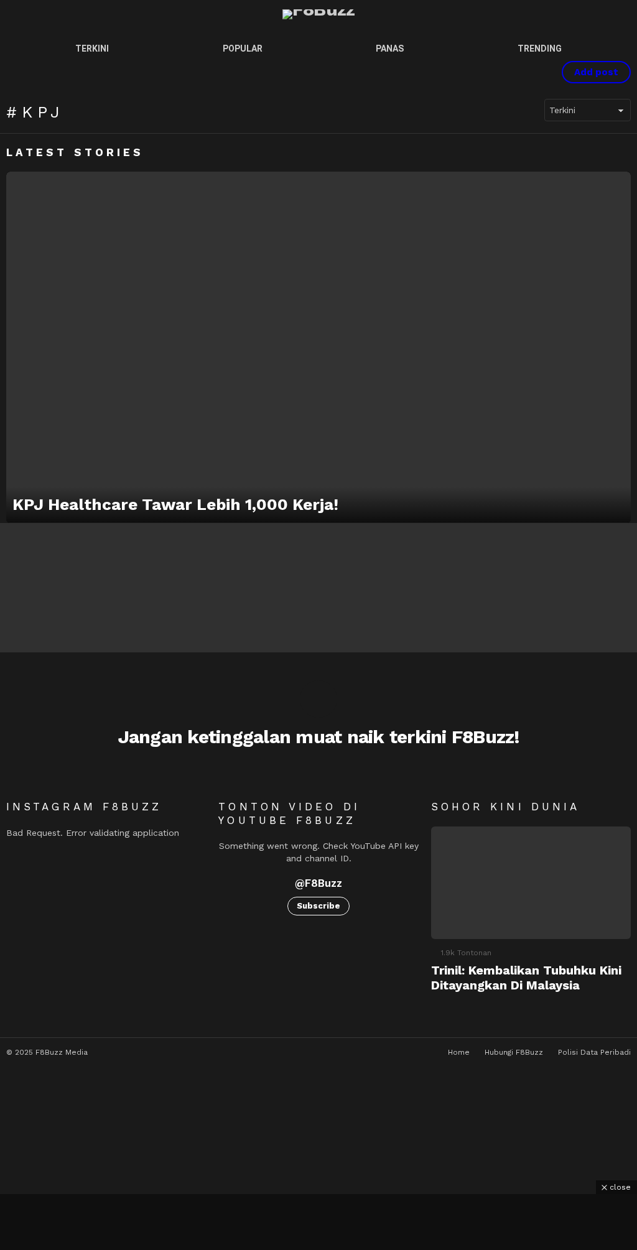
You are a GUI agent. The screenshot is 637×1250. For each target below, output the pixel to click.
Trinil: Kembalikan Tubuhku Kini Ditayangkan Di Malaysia (526, 978)
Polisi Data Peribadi (594, 1052)
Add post (596, 72)
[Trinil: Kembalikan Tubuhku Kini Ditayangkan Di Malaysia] (531, 882)
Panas (390, 48)
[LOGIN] (535, 72)
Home (459, 1052)
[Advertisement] (318, 1222)
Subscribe (318, 905)
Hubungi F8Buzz (514, 1052)
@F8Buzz (318, 883)
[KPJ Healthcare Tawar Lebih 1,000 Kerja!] (318, 347)
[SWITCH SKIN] (493, 72)
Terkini (92, 48)
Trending (540, 48)
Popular (243, 48)
